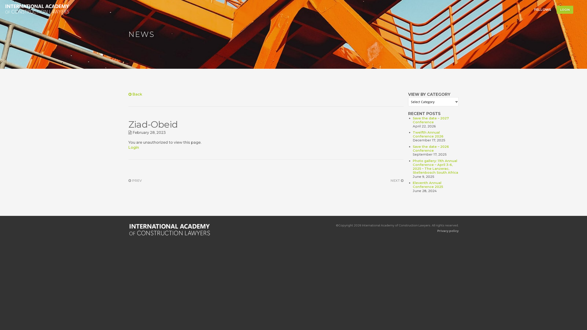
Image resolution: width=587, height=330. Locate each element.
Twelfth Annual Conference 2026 (428, 134)
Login (565, 9)
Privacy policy (448, 231)
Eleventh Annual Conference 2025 (428, 185)
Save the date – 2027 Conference (431, 120)
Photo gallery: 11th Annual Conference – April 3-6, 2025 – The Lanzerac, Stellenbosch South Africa (435, 167)
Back (137, 94)
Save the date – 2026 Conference (431, 149)
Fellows (542, 10)
